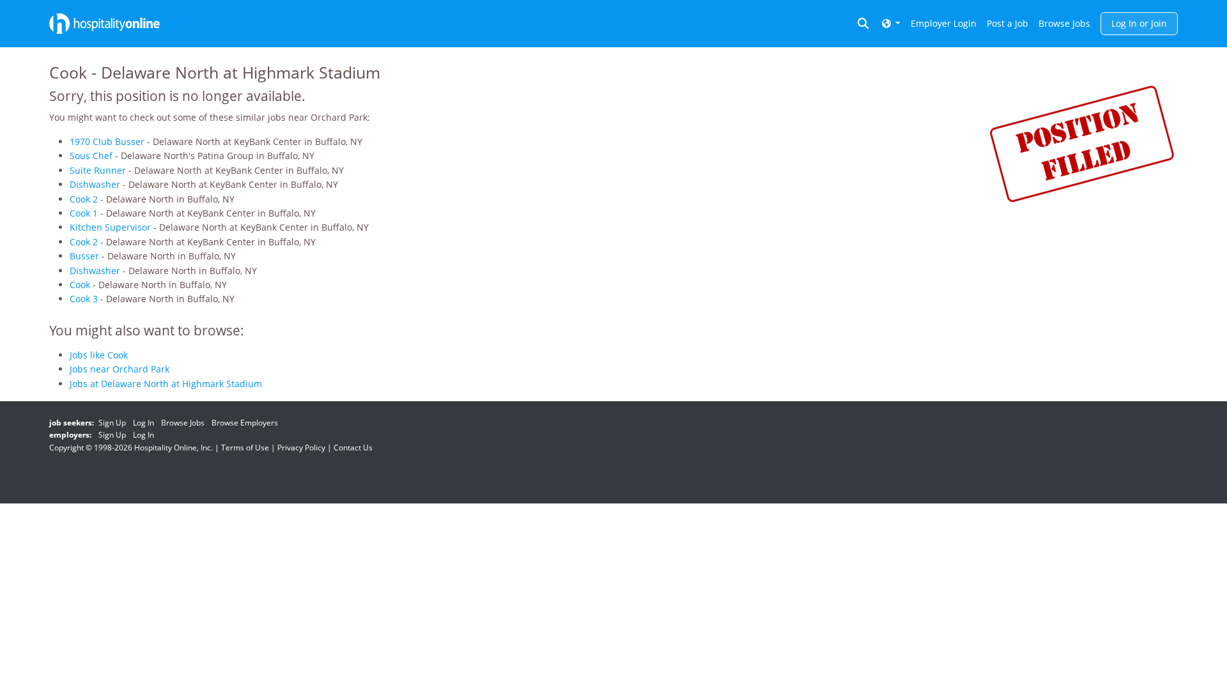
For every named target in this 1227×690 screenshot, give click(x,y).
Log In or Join (1139, 23)
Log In (143, 422)
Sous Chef (91, 156)
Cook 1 (84, 213)
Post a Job (1007, 23)
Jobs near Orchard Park (119, 369)
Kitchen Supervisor (110, 227)
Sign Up (112, 422)
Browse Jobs (1064, 23)
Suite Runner (98, 170)
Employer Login (943, 23)
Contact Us (353, 447)
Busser (84, 256)
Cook (80, 285)
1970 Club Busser (107, 141)
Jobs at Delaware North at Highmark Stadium (166, 384)
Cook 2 (84, 199)
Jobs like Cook (99, 355)
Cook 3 (84, 299)
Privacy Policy (301, 447)
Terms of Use (245, 447)
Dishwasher (95, 184)
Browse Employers (245, 422)
